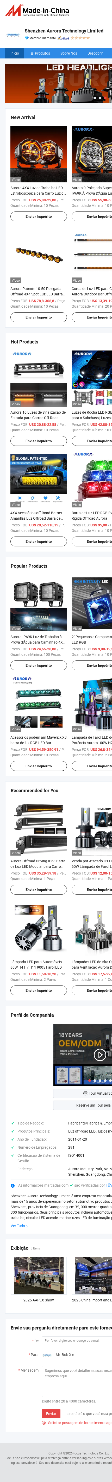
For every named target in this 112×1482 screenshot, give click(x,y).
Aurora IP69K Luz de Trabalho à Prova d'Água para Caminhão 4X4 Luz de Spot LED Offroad (37, 642)
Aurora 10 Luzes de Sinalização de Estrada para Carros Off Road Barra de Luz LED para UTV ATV (38, 418)
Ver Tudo (18, 1225)
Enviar (51, 1413)
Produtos (42, 53)
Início (14, 53)
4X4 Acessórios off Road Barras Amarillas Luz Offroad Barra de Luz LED (36, 518)
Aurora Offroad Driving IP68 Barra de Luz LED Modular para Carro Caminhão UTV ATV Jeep (37, 866)
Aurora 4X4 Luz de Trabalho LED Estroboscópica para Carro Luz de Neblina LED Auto (37, 193)
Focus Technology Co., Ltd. (91, 1453)
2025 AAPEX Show (38, 1300)
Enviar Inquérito (39, 216)
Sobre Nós (68, 53)
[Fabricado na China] (38, 10)
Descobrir (95, 53)
